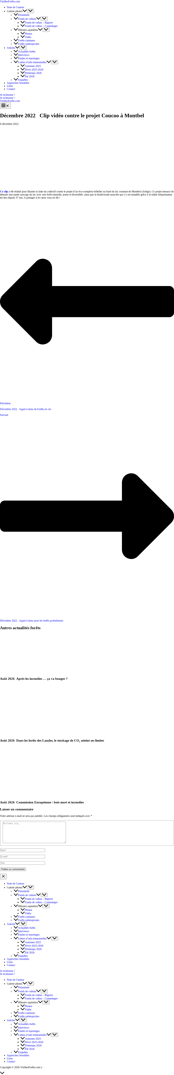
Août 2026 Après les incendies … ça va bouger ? (34, 678)
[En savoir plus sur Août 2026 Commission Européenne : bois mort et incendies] (14, 795)
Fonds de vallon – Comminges (41, 26)
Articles (11, 47)
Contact (11, 89)
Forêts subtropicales (28, 43)
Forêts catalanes (26, 40)
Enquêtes (23, 79)
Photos (28, 33)
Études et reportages (29, 58)
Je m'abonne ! (7, 97)
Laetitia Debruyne (52, 1067)
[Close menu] (3, 876)
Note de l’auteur (15, 7)
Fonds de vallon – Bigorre (39, 22)
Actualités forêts (26, 51)
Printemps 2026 (33, 73)
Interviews (23, 54)
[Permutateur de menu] (30, 11)
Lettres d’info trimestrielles (32, 62)
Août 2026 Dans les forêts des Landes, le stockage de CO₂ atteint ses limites (52, 740)
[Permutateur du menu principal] (5, 106)
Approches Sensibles (18, 82)
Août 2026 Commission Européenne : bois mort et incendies (42, 802)
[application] (24, 11)
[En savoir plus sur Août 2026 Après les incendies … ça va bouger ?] (9, 672)
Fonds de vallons (27, 18)
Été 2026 (29, 76)
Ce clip (4, 191)
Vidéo (28, 37)
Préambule (23, 14)
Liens (10, 85)
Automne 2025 (33, 66)
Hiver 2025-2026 (34, 69)
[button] (87, 94)
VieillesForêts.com (10, 1)
